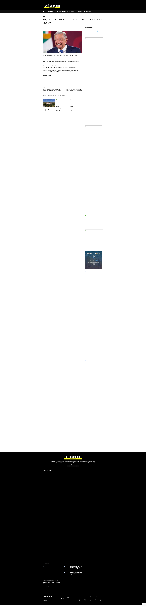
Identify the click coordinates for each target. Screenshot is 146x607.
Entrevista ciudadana (68, 12)
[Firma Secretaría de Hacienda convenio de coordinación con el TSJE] (76, 103)
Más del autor (61, 95)
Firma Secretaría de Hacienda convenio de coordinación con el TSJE (75, 109)
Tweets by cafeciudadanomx (48, 470)
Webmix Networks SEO (65, 605)
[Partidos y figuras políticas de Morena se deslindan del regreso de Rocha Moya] (62, 103)
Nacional (49, 75)
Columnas (58, 12)
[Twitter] (101, 1)
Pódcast (79, 12)
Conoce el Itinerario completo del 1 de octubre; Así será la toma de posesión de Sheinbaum (73, 90)
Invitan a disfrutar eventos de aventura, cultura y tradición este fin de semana (49, 109)
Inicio (45, 12)
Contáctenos (87, 12)
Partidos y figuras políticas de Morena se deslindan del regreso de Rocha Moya (62, 109)
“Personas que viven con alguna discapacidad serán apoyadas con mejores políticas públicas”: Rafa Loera (52, 90)
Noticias (50, 12)
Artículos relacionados (49, 95)
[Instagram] (100, 1)
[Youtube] (102, 1)
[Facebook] (98, 1)
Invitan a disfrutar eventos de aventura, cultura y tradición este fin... (51, 582)
